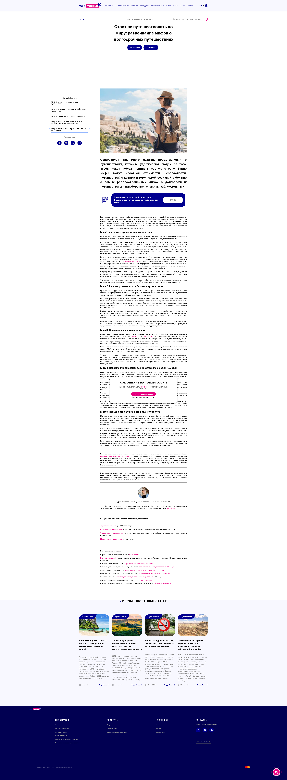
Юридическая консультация (111, 529)
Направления (160, 732)
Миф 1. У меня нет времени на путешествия (64, 103)
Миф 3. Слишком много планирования (68, 116)
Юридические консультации (155, 6)
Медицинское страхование (111, 539)
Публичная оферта (62, 728)
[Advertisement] (143, 71)
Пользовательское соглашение (66, 739)
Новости (138, 19)
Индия (135, 336)
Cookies (145, 387)
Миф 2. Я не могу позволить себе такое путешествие (68, 110)
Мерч (190, 6)
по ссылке (171, 508)
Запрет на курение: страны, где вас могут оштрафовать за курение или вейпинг (159, 643)
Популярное (151, 47)
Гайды (134, 6)
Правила (108, 6)
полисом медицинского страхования (116, 456)
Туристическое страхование (111, 533)
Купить (173, 200)
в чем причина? (135, 555)
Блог (175, 6)
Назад (82, 19)
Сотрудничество (61, 732)
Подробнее (103, 685)
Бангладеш (148, 336)
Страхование (122, 6)
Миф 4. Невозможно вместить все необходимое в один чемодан (66, 122)
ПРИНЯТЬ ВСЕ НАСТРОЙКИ (143, 394)
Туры (182, 6)
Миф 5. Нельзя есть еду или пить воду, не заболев (68, 129)
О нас (57, 725)
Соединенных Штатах (129, 261)
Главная (130, 19)
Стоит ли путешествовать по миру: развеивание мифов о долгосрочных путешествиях (148, 19)
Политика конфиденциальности (67, 743)
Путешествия (135, 47)
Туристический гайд (108, 526)
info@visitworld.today (209, 724)
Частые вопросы (61, 735)
